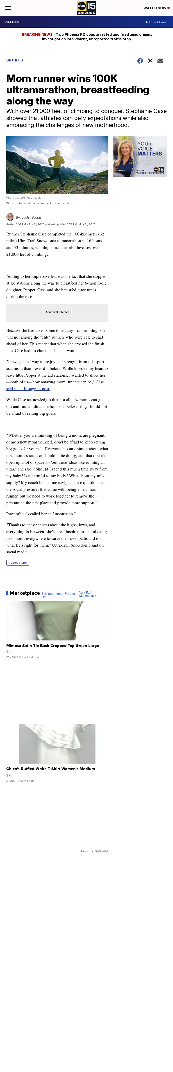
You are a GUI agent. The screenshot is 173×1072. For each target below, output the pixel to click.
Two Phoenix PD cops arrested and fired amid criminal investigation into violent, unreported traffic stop (97, 36)
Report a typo (18, 562)
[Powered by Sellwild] (101, 851)
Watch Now (155, 8)
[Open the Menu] (7, 8)
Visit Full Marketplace (87, 594)
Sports (14, 60)
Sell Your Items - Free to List (58, 595)
